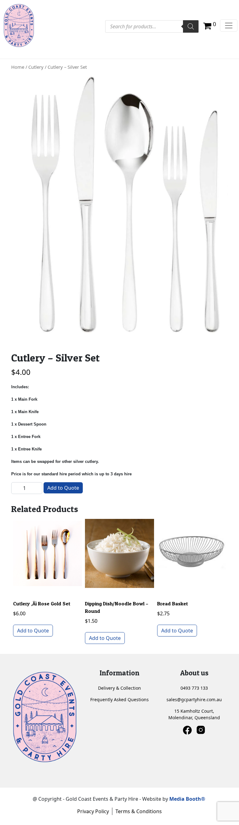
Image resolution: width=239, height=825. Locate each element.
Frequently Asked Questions (119, 699)
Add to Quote (63, 487)
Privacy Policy (93, 811)
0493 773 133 (194, 688)
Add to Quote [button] (33, 630)
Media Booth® (187, 798)
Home (17, 67)
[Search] (191, 26)
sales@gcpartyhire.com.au (194, 699)
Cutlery (36, 67)
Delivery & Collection (119, 688)
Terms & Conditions (138, 811)
